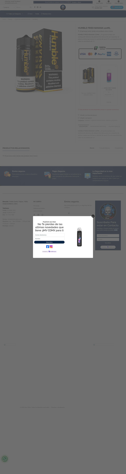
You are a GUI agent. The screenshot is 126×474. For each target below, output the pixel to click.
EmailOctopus (53, 251)
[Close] (93, 216)
